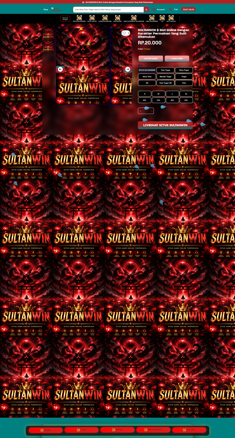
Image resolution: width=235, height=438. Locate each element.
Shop (46, 9)
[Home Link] (60, 9)
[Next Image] (127, 69)
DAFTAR (119, 431)
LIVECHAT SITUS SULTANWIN (165, 125)
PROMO (47, 430)
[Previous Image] (60, 69)
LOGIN (83, 430)
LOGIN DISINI (177, 59)
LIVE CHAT (191, 431)
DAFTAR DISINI (150, 59)
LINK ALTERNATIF (155, 431)
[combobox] (108, 9)
